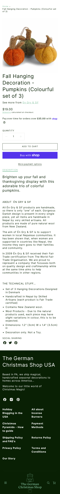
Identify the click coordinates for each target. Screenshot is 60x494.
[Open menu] (5, 483)
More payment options (30, 164)
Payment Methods (37, 425)
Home (5, 6)
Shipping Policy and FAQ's (12, 439)
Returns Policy (41, 437)
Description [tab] (10, 170)
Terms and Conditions (39, 449)
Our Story (9, 458)
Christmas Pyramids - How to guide (13, 427)
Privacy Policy (11, 448)
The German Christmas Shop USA (28, 361)
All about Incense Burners (38, 413)
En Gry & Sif (30, 102)
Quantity (8, 130)
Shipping (6, 112)
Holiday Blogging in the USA (12, 413)
